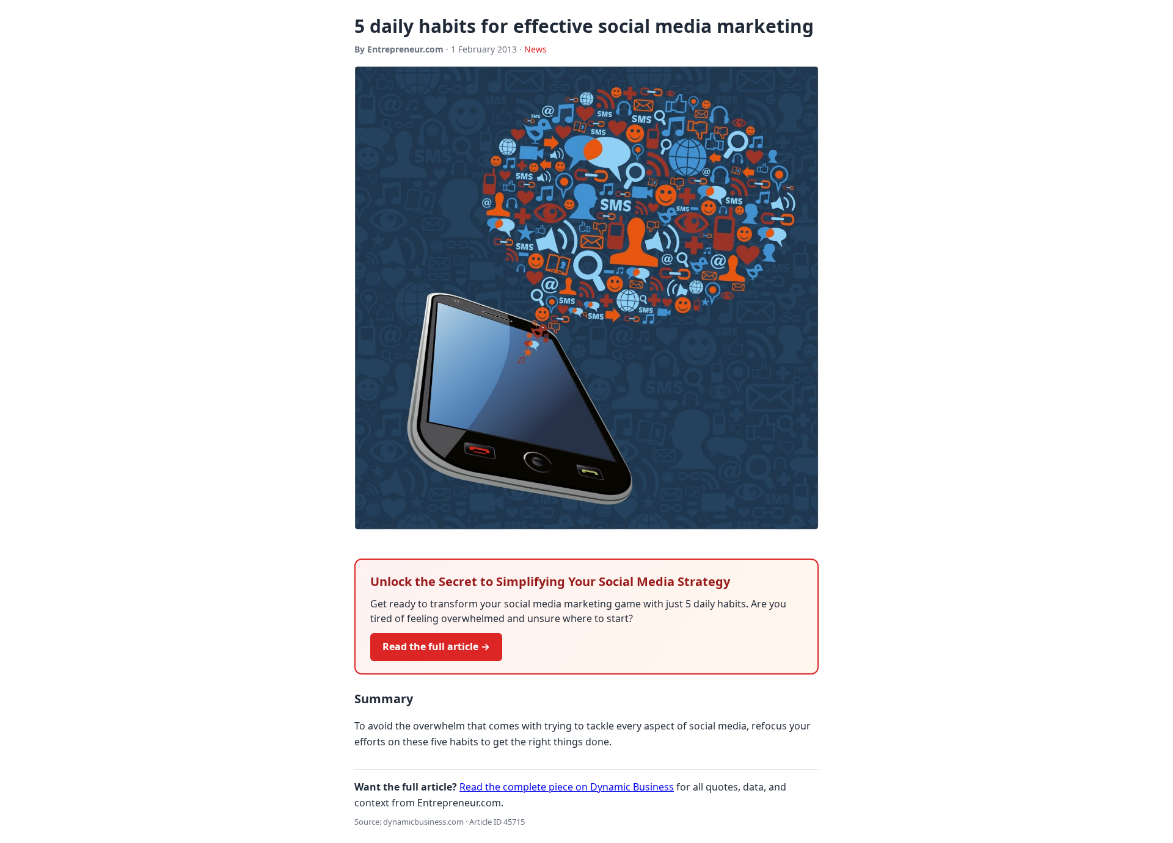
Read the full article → (436, 646)
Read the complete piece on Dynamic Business (566, 787)
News (535, 49)
